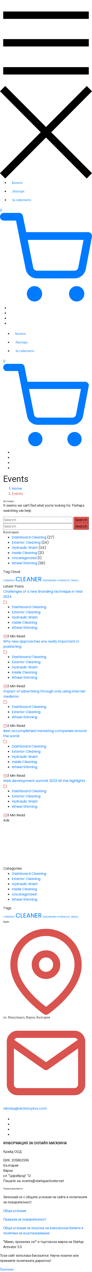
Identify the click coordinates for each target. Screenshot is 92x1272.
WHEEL (75, 580)
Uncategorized (24, 557)
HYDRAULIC (63, 580)
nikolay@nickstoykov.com (25, 1108)
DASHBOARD (49, 580)
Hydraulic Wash (25, 547)
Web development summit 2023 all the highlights (44, 780)
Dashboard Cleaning (29, 537)
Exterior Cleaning (26, 542)
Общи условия (14, 1211)
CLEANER (29, 579)
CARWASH (9, 580)
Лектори (18, 191)
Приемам (6, 1269)
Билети (17, 182)
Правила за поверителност (24, 1219)
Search (81, 519)
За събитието (21, 199)
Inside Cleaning (24, 552)
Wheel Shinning (24, 563)
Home (17, 488)
